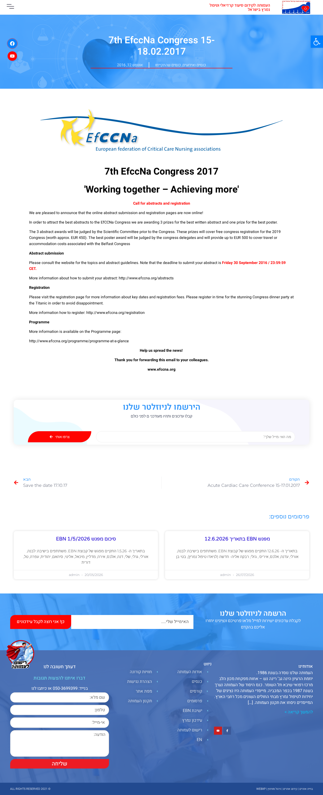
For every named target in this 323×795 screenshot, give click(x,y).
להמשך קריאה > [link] (298, 712)
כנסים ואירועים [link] (194, 65)
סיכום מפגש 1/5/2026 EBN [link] (86, 539)
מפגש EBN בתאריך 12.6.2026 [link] (237, 539)
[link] (317, 41)
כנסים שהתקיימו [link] (168, 65)
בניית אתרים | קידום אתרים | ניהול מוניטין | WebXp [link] (284, 789)
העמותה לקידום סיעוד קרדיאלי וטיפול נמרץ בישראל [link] (240, 7)
